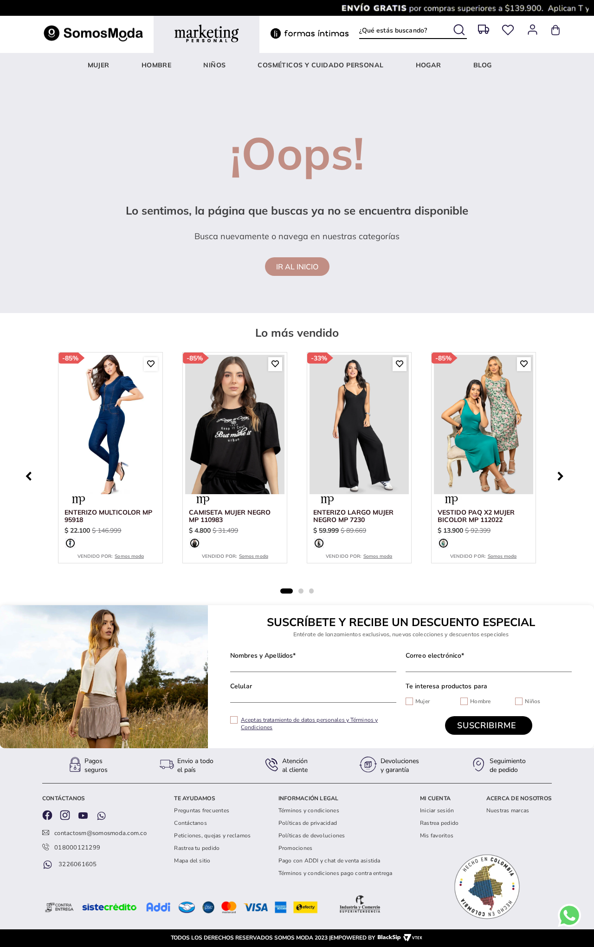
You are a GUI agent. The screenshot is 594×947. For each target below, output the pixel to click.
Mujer (422, 701)
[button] (70, 543)
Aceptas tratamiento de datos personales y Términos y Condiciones (309, 723)
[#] (508, 30)
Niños (532, 701)
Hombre (480, 701)
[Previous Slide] (31, 475)
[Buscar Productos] (460, 28)
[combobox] (412, 30)
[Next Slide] (563, 475)
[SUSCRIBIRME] (488, 725)
